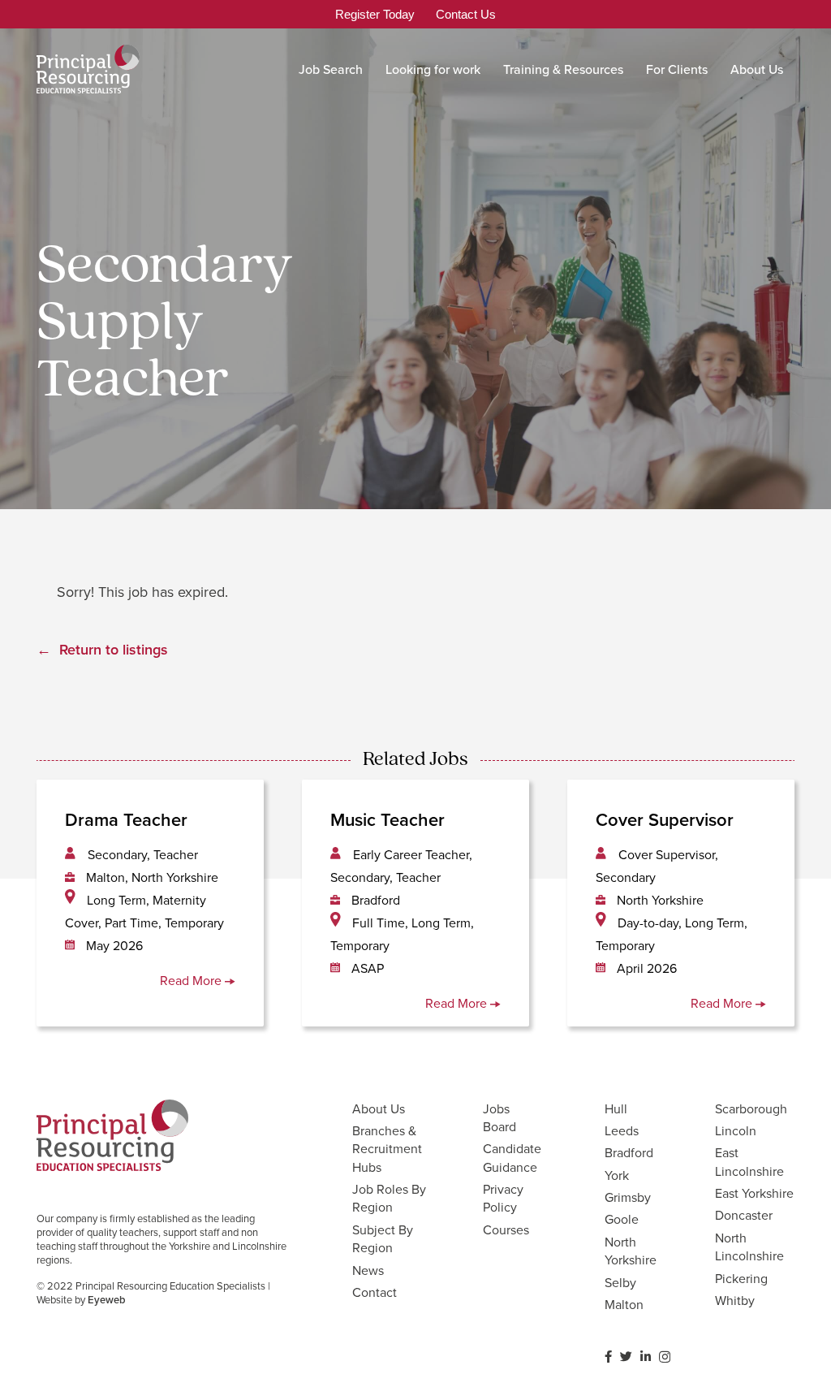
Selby (620, 1282)
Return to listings (113, 649)
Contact (374, 1292)
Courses (506, 1229)
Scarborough (751, 1108)
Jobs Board (499, 1117)
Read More (192, 980)
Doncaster (744, 1215)
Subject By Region (382, 1238)
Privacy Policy (503, 1198)
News (368, 1270)
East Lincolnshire (749, 1161)
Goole (622, 1219)
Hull (616, 1108)
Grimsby (628, 1197)
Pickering (741, 1278)
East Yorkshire (754, 1193)
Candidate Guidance (512, 1157)
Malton (624, 1304)
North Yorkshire (631, 1250)
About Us (378, 1108)
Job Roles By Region (389, 1198)
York (617, 1175)
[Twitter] (626, 1356)
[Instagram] (664, 1357)
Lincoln (735, 1130)
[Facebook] (608, 1356)
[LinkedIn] (645, 1356)
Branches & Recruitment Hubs (387, 1148)
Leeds (622, 1130)
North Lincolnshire (749, 1246)
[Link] (88, 69)
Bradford (629, 1152)
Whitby (735, 1300)
